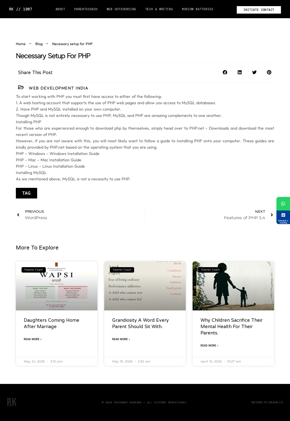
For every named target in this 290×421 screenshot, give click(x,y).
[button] (225, 72)
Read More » (33, 339)
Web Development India (59, 88)
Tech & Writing (159, 9)
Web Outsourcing (121, 9)
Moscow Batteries (197, 9)
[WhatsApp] (283, 203)
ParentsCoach (86, 9)
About (60, 9)
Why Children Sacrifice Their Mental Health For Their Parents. (232, 327)
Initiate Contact (259, 10)
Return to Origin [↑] (267, 402)
